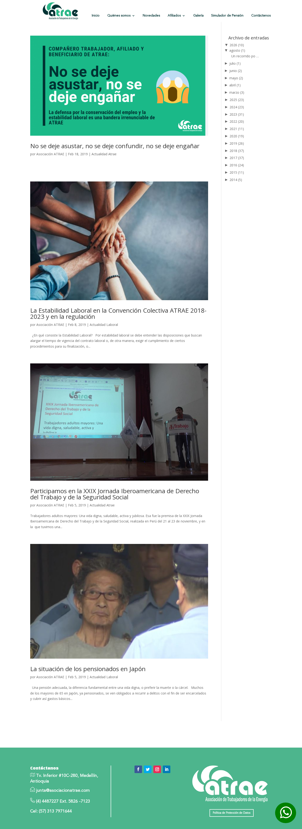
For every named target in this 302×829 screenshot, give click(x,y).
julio (235, 63)
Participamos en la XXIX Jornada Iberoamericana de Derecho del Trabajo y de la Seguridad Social (114, 494)
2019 (237, 143)
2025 (237, 99)
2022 (237, 121)
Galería (198, 15)
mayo (236, 78)
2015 (237, 172)
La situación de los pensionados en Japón (88, 669)
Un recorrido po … (245, 56)
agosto (237, 50)
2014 (236, 179)
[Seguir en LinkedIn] (166, 769)
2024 (237, 107)
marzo (236, 92)
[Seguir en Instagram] (157, 769)
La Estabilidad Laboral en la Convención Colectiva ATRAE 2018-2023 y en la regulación (118, 313)
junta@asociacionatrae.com (63, 790)
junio (235, 70)
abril (235, 85)
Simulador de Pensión (227, 15)
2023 (237, 114)
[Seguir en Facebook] (138, 769)
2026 (237, 45)
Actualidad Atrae (104, 154)
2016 (237, 165)
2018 (237, 150)
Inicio (96, 15)
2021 (237, 128)
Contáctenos (261, 15)
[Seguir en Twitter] (147, 769)
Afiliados (174, 15)
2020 (237, 136)
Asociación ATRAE (50, 154)
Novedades (151, 15)
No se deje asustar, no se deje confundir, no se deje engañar (114, 146)
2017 (237, 158)
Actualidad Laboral (104, 324)
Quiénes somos (118, 15)
